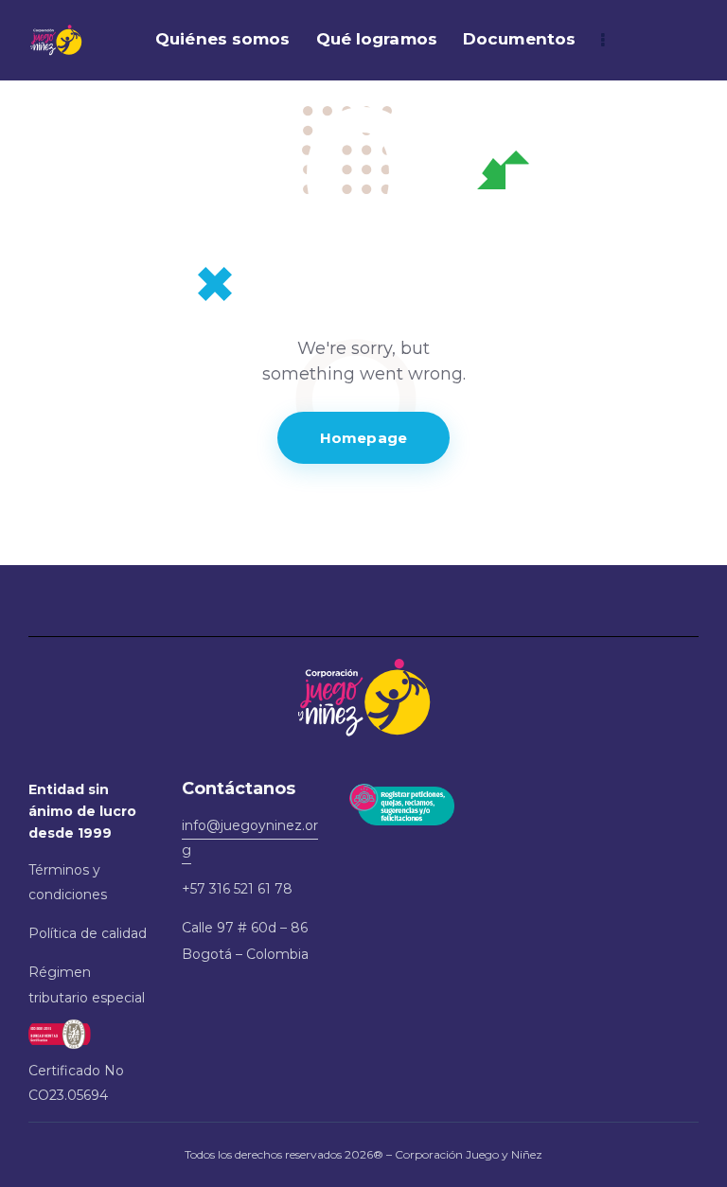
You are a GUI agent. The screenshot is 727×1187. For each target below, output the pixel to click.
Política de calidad (87, 933)
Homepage (363, 438)
